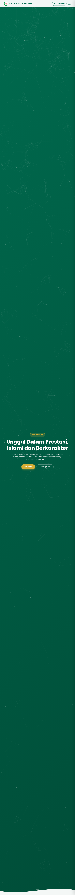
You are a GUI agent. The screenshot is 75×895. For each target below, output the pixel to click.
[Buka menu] (69, 4)
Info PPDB (28, 467)
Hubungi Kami (45, 467)
